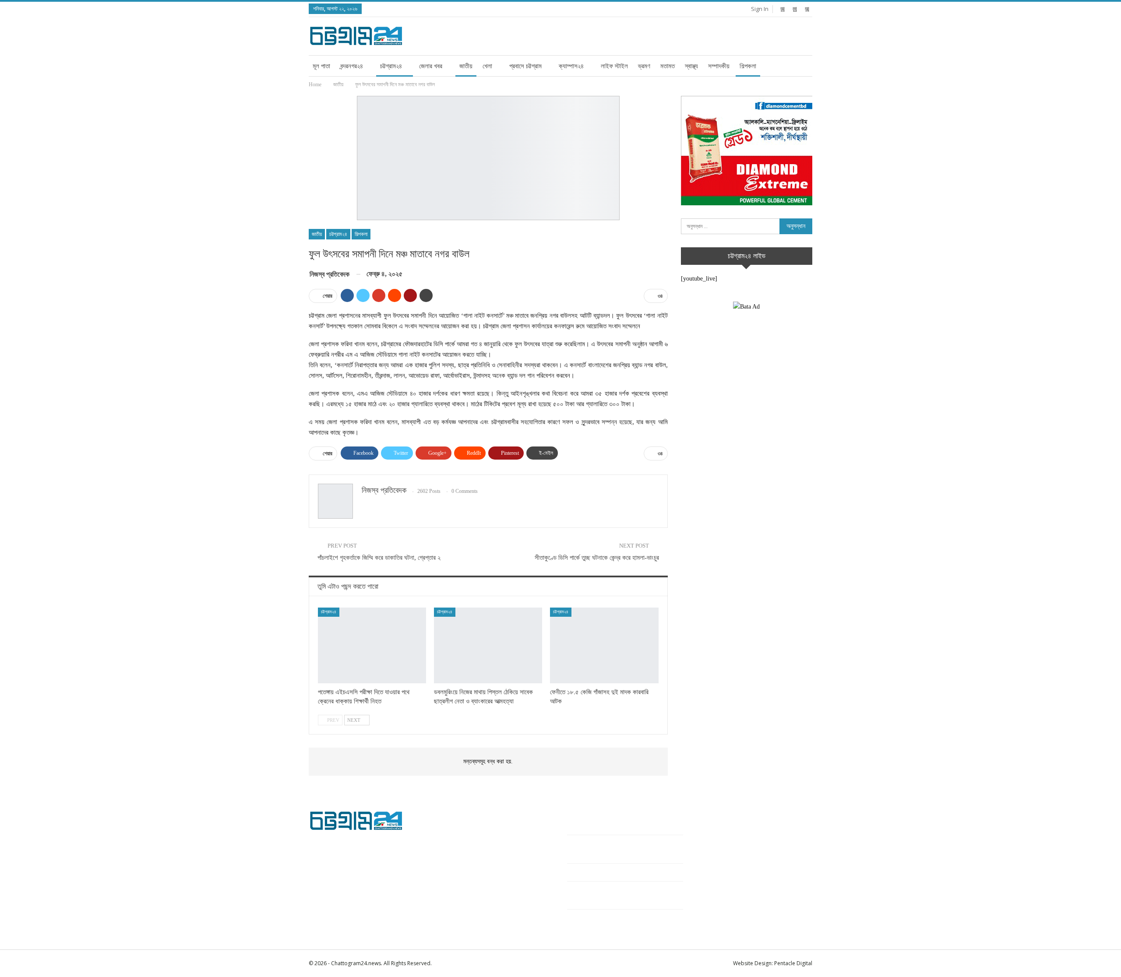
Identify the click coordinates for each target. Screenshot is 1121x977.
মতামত (667, 66)
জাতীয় (465, 66)
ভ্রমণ (644, 66)
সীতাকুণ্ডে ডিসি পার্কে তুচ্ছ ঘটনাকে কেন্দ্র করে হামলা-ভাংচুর (597, 557)
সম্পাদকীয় (719, 66)
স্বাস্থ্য (691, 66)
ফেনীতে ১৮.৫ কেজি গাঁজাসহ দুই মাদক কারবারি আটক (619, 872)
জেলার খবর (430, 66)
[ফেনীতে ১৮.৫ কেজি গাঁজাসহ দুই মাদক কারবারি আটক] (604, 645)
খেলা (487, 66)
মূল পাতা (321, 66)
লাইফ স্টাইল (614, 66)
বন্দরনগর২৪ (351, 66)
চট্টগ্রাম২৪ (391, 66)
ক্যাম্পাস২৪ (571, 66)
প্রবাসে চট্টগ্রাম (525, 66)
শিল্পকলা (748, 66)
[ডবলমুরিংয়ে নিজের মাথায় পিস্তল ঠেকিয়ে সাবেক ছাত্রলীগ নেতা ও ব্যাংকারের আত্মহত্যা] (488, 645)
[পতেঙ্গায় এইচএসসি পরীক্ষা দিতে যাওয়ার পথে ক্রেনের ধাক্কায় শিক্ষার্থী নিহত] (372, 645)
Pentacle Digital (793, 963)
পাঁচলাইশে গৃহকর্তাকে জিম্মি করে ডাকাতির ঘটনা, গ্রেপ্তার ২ (379, 557)
